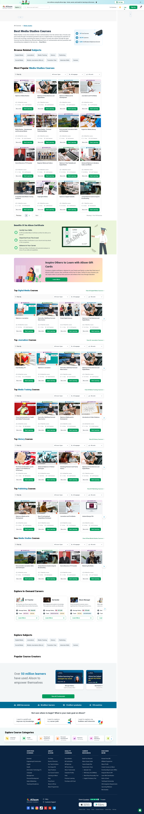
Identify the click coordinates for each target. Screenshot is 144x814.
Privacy (88, 809)
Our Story (50, 758)
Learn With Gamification (108, 775)
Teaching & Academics (33, 784)
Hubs (66, 775)
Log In (125, 7)
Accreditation (68, 758)
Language (29, 772)
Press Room (51, 781)
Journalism (30, 55)
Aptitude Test (87, 770)
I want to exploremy (53, 720)
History (53, 55)
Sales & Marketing (31, 781)
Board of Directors (53, 761)
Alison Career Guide (87, 761)
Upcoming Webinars (107, 787)
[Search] (25, 7)
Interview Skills (64, 60)
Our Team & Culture (53, 764)
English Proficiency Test (90, 778)
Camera (75, 60)
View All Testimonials (58, 696)
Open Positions (52, 770)
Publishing (62, 55)
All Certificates (68, 761)
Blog (49, 778)
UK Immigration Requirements (109, 784)
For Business (113, 7)
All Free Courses (69, 767)
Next (37, 215)
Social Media (19, 60)
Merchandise (105, 789)
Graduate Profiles (69, 772)
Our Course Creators (53, 772)
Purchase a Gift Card (70, 781)
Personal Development (33, 778)
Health (28, 767)
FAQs (46, 799)
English (28, 764)
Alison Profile (105, 764)
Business (29, 758)
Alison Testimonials (70, 770)
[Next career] (104, 608)
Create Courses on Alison (108, 767)
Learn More (56, 279)
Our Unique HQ (52, 767)
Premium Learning (69, 778)
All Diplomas (68, 764)
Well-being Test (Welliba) (90, 772)
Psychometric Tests (87, 767)
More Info (18, 108)
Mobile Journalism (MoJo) (35, 60)
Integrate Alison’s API (107, 772)
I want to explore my (86, 720)
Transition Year (51, 60)
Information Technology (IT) (34, 770)
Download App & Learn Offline (109, 770)
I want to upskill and (25, 720)
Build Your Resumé (87, 758)
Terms (92, 809)
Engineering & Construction (34, 761)
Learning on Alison (53, 775)
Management (30, 775)
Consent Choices (100, 809)
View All (93, 538)
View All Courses (94, 290)
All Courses (17, 25)
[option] (25, 318)
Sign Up (133, 7)
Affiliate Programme (107, 761)
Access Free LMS (106, 758)
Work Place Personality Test (91, 775)
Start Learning (28, 108)
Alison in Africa (52, 784)
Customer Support (50, 802)
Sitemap (114, 809)
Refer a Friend (105, 778)
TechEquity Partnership (108, 781)
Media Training (42, 55)
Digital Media (19, 55)
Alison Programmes (53, 787)
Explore (17, 7)
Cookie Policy (108, 809)
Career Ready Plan (87, 764)
